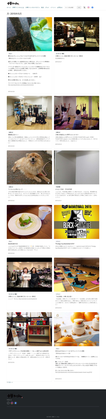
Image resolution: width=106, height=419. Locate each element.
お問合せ (59, 7)
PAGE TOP (102, 404)
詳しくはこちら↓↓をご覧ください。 (65, 370)
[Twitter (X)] (84, 7)
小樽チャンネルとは (18, 7)
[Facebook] (92, 7)
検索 (79, 7)
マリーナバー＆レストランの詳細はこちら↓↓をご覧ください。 (25, 83)
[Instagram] (88, 7)
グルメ (47, 7)
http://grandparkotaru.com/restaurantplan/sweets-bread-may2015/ (73, 372)
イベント (53, 7)
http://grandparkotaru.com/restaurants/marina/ (21, 85)
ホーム (9, 7)
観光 (42, 7)
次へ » (11, 382)
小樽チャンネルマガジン (32, 7)
